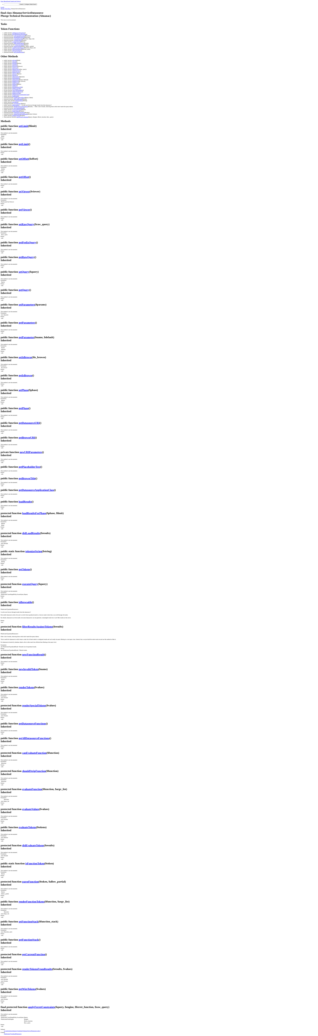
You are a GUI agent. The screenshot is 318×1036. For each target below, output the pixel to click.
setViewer (14, 66)
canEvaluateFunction (19, 36)
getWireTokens (16, 115)
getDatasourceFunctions (18, 33)
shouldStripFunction (19, 37)
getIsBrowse (15, 82)
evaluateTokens (16, 42)
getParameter (15, 79)
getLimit (14, 62)
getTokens (15, 102)
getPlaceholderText (17, 91)
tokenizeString (19, 100)
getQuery (14, 75)
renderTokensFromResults (20, 114)
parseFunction (17, 46)
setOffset (14, 63)
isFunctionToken (19, 44)
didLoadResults (18, 99)
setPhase (14, 84)
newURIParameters (18, 90)
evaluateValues (18, 40)
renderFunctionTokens (18, 47)
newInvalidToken (16, 109)
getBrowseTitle (16, 93)
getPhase (14, 85)
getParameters (15, 78)
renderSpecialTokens (19, 112)
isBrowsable (15, 105)
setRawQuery (15, 69)
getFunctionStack (16, 50)
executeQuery (17, 103)
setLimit (14, 60)
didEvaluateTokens (19, 43)
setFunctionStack (16, 49)
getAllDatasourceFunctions (19, 34)
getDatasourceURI (17, 87)
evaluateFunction (18, 39)
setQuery (14, 73)
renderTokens (15, 111)
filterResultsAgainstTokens (21, 106)
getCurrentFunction (19, 52)
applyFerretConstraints (22, 117)
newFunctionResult (19, 108)
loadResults (15, 96)
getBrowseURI (16, 88)
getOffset (14, 65)
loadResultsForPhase (19, 97)
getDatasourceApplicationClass (20, 94)
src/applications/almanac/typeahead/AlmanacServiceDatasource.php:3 (22, 1031)
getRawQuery (16, 72)
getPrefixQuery (16, 70)
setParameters (15, 76)
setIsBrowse (15, 81)
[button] (4, 1)
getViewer (15, 68)
